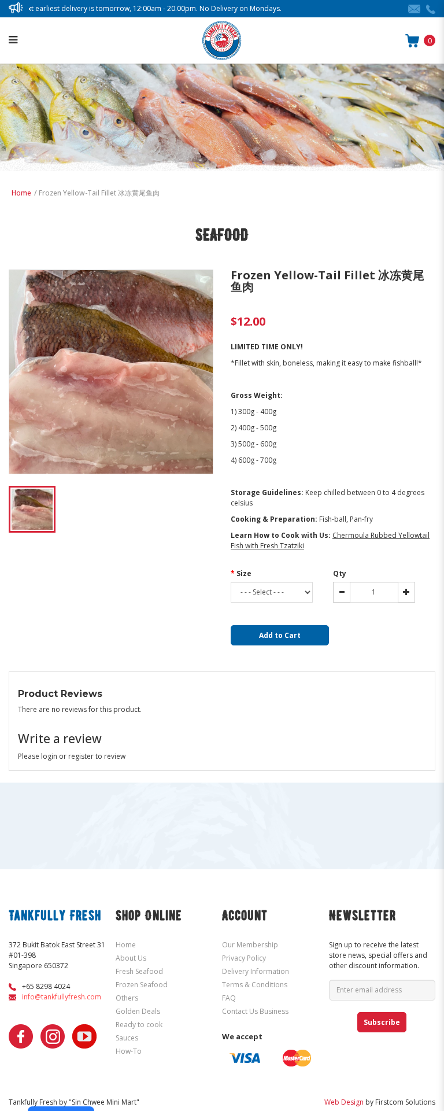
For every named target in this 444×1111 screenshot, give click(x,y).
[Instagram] (52, 1036)
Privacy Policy (244, 958)
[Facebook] (21, 1036)
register (81, 756)
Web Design (344, 1102)
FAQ (229, 998)
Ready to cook (139, 1024)
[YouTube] (84, 1036)
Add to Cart (280, 635)
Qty (339, 573)
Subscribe (382, 1022)
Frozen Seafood (142, 985)
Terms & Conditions (254, 985)
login (49, 756)
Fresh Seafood (139, 971)
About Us (131, 958)
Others (127, 998)
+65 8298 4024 (46, 986)
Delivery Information (255, 971)
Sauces (127, 1038)
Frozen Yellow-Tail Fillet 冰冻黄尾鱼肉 (99, 193)
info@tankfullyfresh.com (61, 997)
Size (243, 573)
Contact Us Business (255, 1011)
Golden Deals (138, 1011)
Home (21, 193)
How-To (129, 1051)
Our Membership (250, 945)
